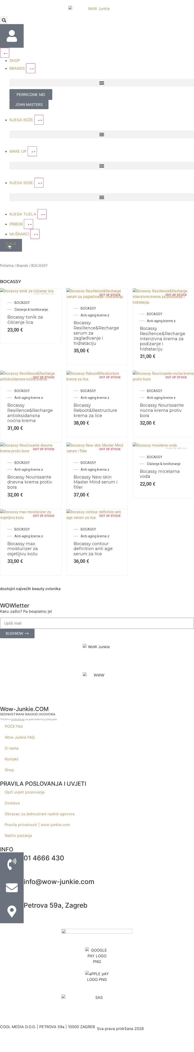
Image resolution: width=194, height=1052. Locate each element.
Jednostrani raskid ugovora (27, 714)
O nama (11, 748)
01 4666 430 (44, 858)
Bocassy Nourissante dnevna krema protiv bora (29, 482)
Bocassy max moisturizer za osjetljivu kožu (22, 548)
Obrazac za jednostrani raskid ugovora (40, 813)
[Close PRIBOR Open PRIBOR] (28, 224)
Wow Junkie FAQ (20, 737)
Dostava (12, 803)
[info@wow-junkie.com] (12, 888)
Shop (9, 769)
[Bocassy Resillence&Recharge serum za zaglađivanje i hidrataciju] (97, 296)
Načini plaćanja (18, 835)
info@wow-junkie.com (59, 882)
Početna (6, 265)
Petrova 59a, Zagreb (56, 905)
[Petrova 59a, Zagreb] (12, 911)
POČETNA (14, 726)
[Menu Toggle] (4, 53)
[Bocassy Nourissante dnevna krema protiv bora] (30, 451)
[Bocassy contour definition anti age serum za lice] (97, 517)
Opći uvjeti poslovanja (24, 792)
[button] (4, 20)
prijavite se (17, 719)
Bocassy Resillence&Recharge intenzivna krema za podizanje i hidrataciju (162, 338)
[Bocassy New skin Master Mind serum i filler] (97, 451)
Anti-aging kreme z (95, 315)
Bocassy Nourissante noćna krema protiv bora (162, 410)
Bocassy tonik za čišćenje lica (25, 320)
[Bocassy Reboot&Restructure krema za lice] (97, 379)
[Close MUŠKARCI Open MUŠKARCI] (35, 234)
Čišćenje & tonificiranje (31, 309)
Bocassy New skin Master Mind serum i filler (96, 482)
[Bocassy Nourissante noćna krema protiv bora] (163, 379)
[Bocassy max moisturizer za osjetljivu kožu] (30, 517)
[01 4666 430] (12, 864)
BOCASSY (22, 302)
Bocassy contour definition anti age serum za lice (93, 548)
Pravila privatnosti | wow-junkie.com (37, 824)
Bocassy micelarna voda (160, 474)
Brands (22, 265)
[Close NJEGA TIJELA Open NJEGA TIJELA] (42, 214)
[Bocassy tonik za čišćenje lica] (26, 291)
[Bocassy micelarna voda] (155, 445)
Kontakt (11, 759)
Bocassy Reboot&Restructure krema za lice (95, 410)
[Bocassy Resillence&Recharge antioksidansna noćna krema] (30, 379)
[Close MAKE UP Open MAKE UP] (32, 151)
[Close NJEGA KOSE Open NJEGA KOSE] (39, 183)
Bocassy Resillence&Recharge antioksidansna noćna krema (30, 413)
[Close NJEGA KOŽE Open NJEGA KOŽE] (39, 120)
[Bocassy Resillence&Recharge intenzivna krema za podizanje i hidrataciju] (163, 302)
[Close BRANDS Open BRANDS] (30, 68)
